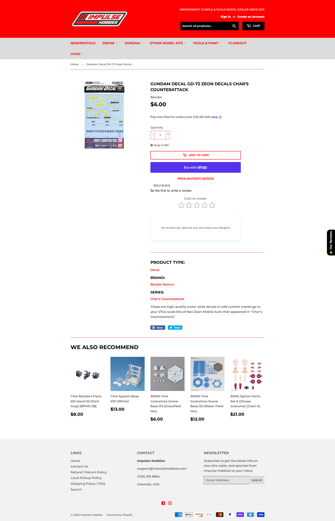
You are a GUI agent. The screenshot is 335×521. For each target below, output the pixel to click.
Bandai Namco (162, 284)
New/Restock (83, 43)
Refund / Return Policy (89, 472)
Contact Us (79, 466)
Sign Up (257, 480)
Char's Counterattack (167, 299)
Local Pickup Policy (86, 478)
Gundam (133, 43)
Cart (256, 26)
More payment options (196, 178)
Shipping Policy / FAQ (88, 484)
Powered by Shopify (119, 514)
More (75, 54)
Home (75, 64)
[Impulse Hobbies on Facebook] (163, 503)
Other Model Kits (167, 43)
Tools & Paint (206, 43)
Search (76, 489)
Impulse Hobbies (91, 514)
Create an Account (250, 16)
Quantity (156, 127)
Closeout (237, 43)
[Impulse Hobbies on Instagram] (170, 503)
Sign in (226, 16)
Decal (155, 270)
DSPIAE (109, 43)
